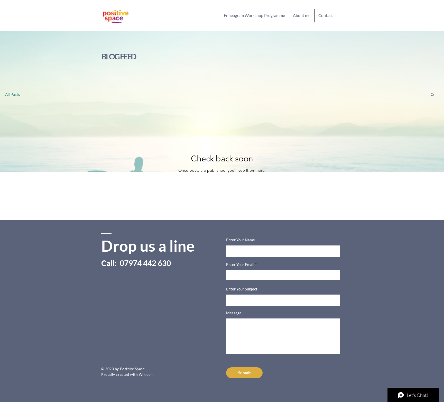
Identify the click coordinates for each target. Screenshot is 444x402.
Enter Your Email (240, 265)
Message (234, 313)
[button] (432, 95)
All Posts (12, 94)
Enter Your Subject (241, 289)
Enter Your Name (240, 240)
